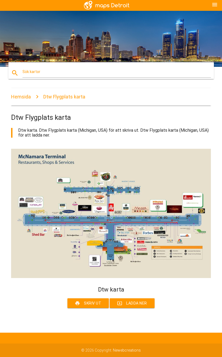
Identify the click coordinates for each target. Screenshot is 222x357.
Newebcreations (127, 350)
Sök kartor (31, 72)
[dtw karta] (111, 277)
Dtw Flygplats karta (64, 97)
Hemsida (21, 97)
